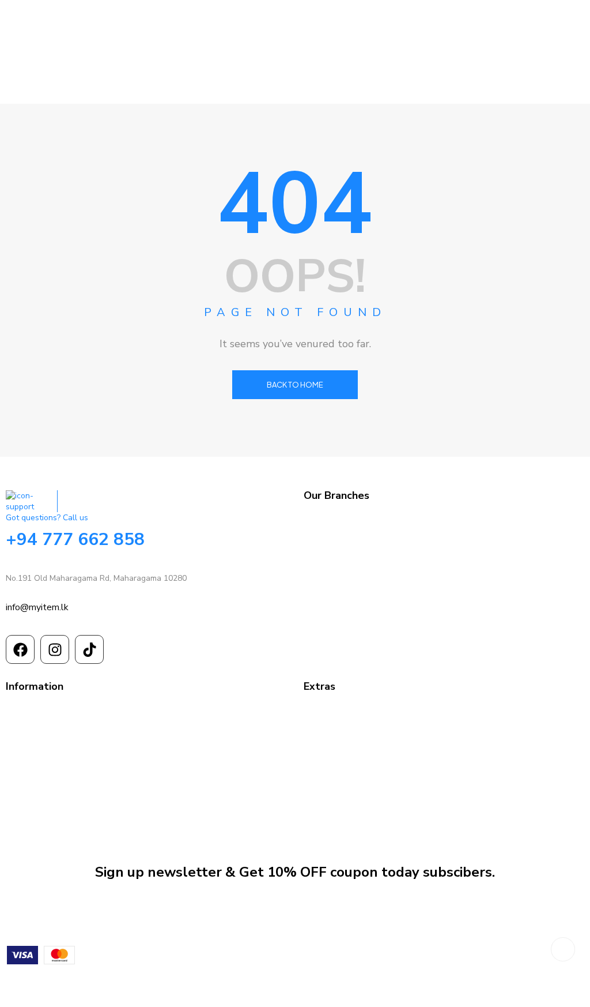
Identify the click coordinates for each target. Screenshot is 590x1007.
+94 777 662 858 (75, 539)
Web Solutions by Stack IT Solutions (295, 984)
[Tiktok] (89, 649)
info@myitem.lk (37, 607)
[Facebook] (20, 649)
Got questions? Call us (47, 517)
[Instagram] (54, 649)
